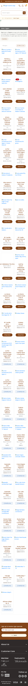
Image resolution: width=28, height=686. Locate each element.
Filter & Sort (22, 45)
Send (15, 635)
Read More (4, 39)
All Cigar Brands (8, 18)
